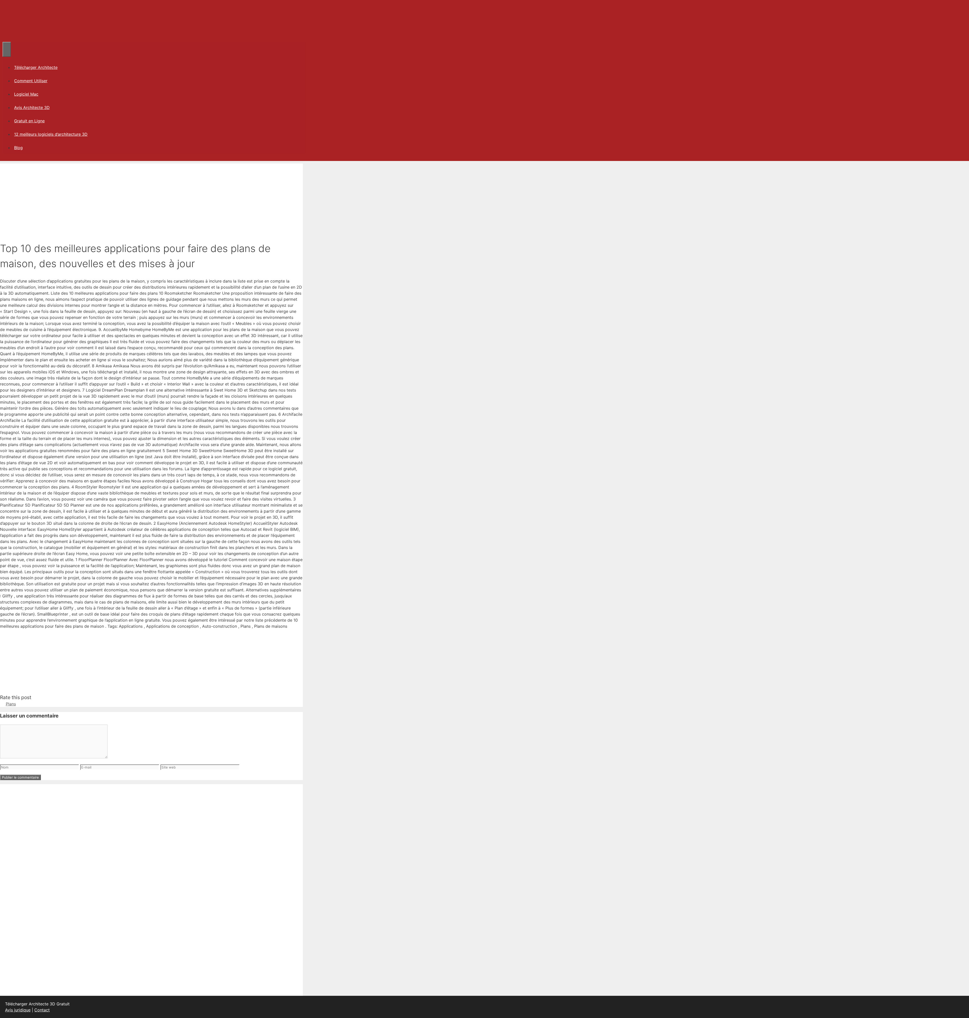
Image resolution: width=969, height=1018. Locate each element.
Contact (42, 1009)
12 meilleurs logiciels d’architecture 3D (51, 134)
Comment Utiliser (30, 80)
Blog (18, 147)
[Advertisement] (151, 198)
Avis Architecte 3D (32, 107)
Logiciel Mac (26, 94)
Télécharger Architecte (36, 67)
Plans (11, 703)
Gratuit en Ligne (29, 120)
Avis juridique (18, 1009)
